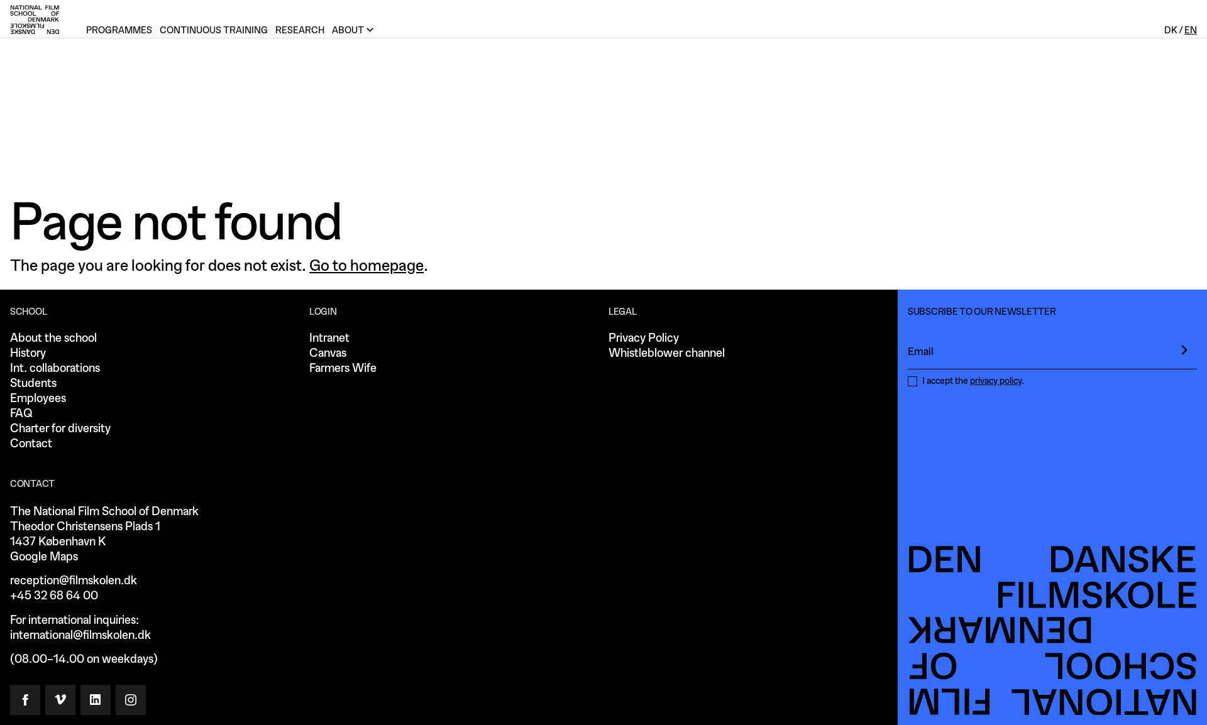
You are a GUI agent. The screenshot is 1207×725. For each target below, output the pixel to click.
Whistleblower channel (667, 353)
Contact (31, 444)
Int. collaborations (55, 368)
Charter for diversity (60, 428)
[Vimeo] (60, 700)
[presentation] (1184, 349)
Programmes (119, 30)
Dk (1170, 30)
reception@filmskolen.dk (73, 581)
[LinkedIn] (95, 700)
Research (299, 30)
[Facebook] (25, 700)
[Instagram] (131, 700)
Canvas (327, 353)
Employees (38, 398)
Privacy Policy (644, 338)
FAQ (21, 413)
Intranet (329, 338)
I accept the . (973, 381)
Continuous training (214, 30)
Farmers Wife (343, 368)
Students (33, 383)
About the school (53, 338)
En (1190, 30)
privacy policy (996, 381)
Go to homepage (366, 265)
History (28, 353)
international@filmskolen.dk (80, 635)
